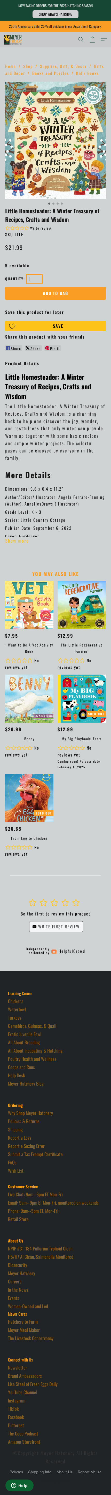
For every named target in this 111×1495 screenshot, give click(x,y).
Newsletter (17, 1367)
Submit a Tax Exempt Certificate (35, 1154)
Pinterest (16, 1425)
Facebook (16, 1417)
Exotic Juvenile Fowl (24, 1034)
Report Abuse (89, 1472)
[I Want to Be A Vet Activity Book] (29, 605)
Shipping (15, 1129)
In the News (18, 1289)
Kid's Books (87, 73)
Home (10, 66)
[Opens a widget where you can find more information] (19, 1486)
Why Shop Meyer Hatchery (30, 1113)
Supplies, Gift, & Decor (63, 66)
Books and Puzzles (50, 73)
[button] (55, 14)
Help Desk (16, 1075)
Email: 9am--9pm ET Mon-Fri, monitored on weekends (53, 1202)
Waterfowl (17, 1009)
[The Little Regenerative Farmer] (82, 605)
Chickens (15, 1001)
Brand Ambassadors (25, 1375)
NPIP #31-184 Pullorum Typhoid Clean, (40, 1248)
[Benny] (29, 699)
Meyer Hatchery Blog (26, 1083)
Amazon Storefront (24, 1441)
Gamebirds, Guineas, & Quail (32, 1025)
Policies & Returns (23, 1121)
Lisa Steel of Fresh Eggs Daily (33, 1384)
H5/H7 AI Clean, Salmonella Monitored (40, 1256)
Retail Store (18, 1219)
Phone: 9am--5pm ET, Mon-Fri (33, 1210)
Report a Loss (19, 1137)
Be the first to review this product (55, 914)
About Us (65, 1472)
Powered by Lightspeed (55, 1481)
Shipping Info (39, 1472)
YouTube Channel (22, 1392)
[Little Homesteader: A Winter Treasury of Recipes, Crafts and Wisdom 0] (55, 140)
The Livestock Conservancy (30, 1338)
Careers (14, 1281)
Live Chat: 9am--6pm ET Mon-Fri (35, 1194)
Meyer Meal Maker (24, 1329)
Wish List (15, 1170)
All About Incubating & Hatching (35, 1050)
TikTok (13, 1408)
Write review (40, 228)
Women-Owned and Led (28, 1306)
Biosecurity (17, 1265)
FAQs (12, 1162)
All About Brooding (24, 1042)
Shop (28, 66)
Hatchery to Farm (23, 1321)
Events (13, 1298)
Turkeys (14, 1017)
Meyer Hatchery (21, 1273)
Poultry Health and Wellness (32, 1058)
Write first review (58, 926)
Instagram (16, 1400)
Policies (16, 1472)
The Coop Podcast (23, 1433)
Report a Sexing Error (26, 1146)
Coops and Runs (21, 1067)
